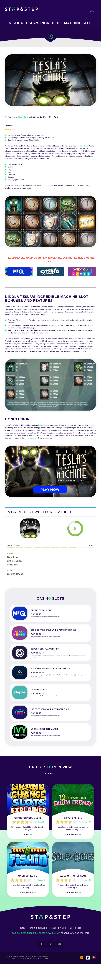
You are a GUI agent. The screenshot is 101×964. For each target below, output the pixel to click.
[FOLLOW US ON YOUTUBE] (59, 944)
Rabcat (41, 425)
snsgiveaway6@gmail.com (75, 933)
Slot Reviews (58, 928)
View (26, 835)
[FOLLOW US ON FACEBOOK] (41, 944)
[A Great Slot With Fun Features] (30, 528)
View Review (71, 835)
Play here (36, 614)
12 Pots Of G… (73, 818)
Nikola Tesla (83, 146)
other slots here (31, 438)
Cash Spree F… (28, 876)
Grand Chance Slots (28, 818)
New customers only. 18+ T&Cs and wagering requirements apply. (45, 616)
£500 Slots (76, 928)
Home (22, 928)
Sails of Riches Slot (73, 876)
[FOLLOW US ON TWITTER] (50, 944)
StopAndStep (23, 117)
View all (49, 773)
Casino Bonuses (38, 928)
